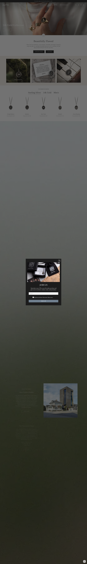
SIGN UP (43, 301)
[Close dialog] (59, 261)
